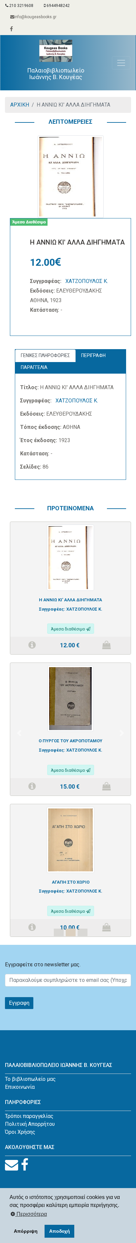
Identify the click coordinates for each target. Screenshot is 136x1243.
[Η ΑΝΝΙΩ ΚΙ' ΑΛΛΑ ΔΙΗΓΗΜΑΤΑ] (70, 557)
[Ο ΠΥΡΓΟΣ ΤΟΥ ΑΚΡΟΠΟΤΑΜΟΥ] (70, 698)
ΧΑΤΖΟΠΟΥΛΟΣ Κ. (86, 281)
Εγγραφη (19, 1003)
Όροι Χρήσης (20, 1132)
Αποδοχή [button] (59, 1231)
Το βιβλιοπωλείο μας (30, 1079)
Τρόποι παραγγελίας (29, 1116)
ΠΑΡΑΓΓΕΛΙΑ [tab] (34, 367)
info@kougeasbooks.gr (35, 17)
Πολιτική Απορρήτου (30, 1124)
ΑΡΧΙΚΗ (19, 105)
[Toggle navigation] (121, 62)
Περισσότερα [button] (31, 1214)
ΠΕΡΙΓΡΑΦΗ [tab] (93, 355)
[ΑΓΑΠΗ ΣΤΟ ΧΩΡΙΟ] (71, 839)
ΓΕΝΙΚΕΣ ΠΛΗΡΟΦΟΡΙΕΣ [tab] (45, 355)
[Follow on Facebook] (24, 1165)
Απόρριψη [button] (26, 1231)
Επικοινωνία (20, 1087)
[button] (19, 733)
